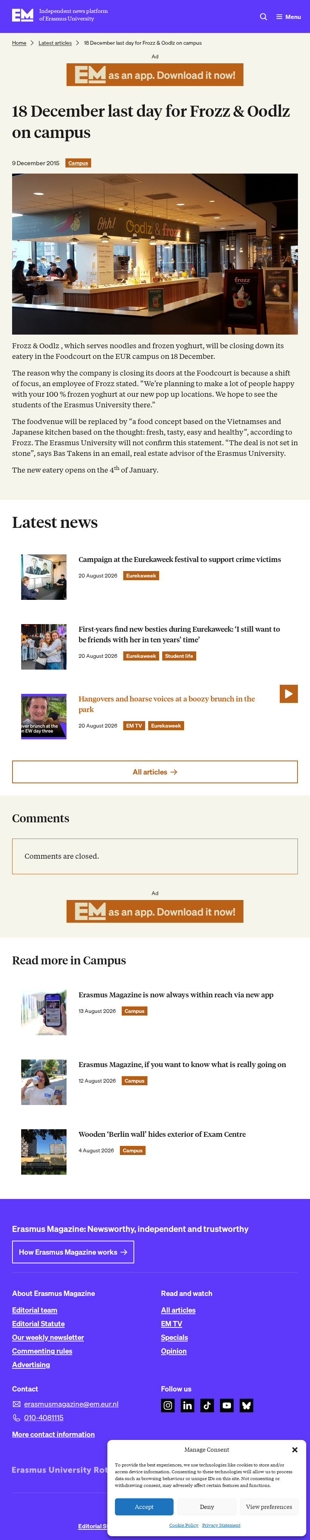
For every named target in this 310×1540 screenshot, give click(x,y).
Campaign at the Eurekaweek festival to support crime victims (180, 559)
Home (19, 43)
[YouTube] (227, 1405)
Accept (144, 1507)
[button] (295, 1450)
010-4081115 (44, 1417)
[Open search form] (263, 16)
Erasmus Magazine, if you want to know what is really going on (182, 1064)
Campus (78, 163)
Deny (207, 1507)
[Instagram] (168, 1405)
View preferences (269, 1507)
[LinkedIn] (187, 1405)
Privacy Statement (221, 1525)
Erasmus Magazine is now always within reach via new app (176, 995)
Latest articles (55, 43)
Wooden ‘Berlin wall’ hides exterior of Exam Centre (162, 1134)
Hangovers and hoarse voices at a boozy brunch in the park (167, 704)
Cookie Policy (183, 1525)
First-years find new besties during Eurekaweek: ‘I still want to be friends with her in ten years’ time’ (179, 634)
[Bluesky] (246, 1405)
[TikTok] (207, 1405)
